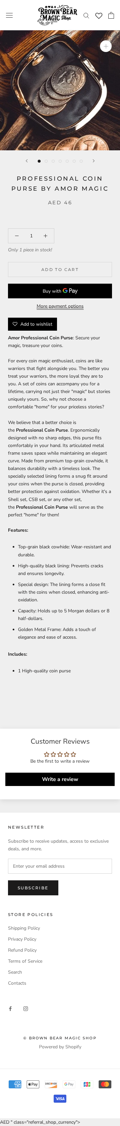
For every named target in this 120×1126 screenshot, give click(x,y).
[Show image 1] (39, 161)
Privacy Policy (22, 939)
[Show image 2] (46, 161)
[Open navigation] (9, 15)
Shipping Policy (24, 928)
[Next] (94, 160)
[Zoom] (106, 46)
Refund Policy (22, 950)
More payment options (60, 306)
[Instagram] (25, 1008)
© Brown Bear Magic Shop (60, 1038)
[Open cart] (111, 15)
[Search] (86, 15)
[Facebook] (10, 1008)
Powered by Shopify (60, 1047)
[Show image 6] (74, 161)
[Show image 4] (60, 161)
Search (15, 972)
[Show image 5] (67, 161)
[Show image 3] (53, 161)
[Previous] (27, 160)
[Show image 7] (81, 161)
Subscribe (33, 887)
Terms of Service (25, 961)
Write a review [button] (60, 779)
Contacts (17, 983)
